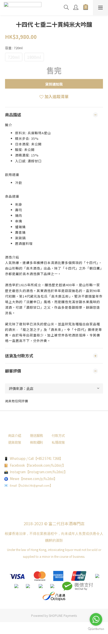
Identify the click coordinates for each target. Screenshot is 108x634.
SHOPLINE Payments (63, 615)
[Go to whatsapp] (96, 619)
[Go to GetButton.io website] (96, 628)
